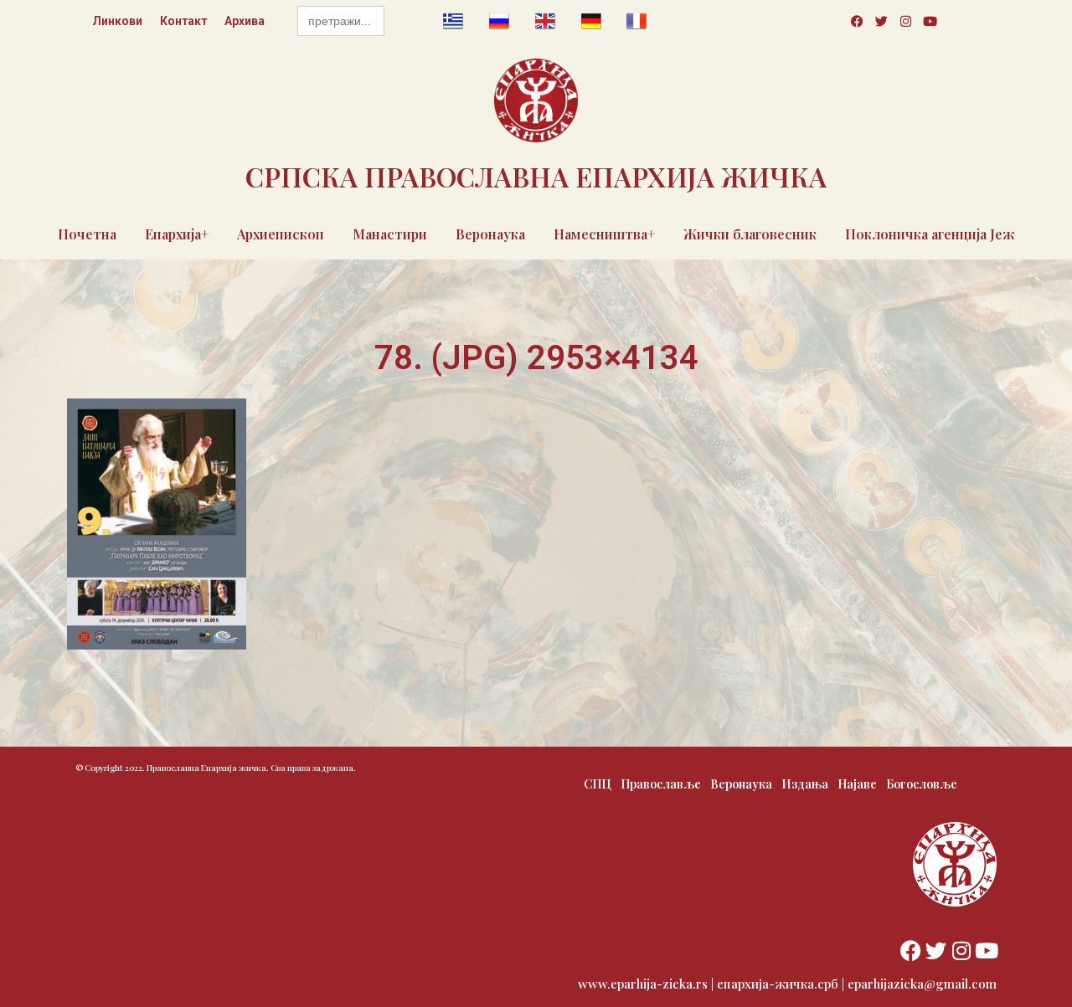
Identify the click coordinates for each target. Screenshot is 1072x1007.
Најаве (857, 784)
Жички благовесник (750, 234)
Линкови (117, 21)
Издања (804, 784)
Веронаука (490, 234)
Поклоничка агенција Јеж (930, 234)
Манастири (390, 234)
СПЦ (597, 784)
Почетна (87, 234)
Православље (661, 784)
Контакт (183, 21)
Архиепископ (280, 234)
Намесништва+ (604, 234)
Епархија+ (177, 234)
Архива (244, 21)
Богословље (921, 784)
